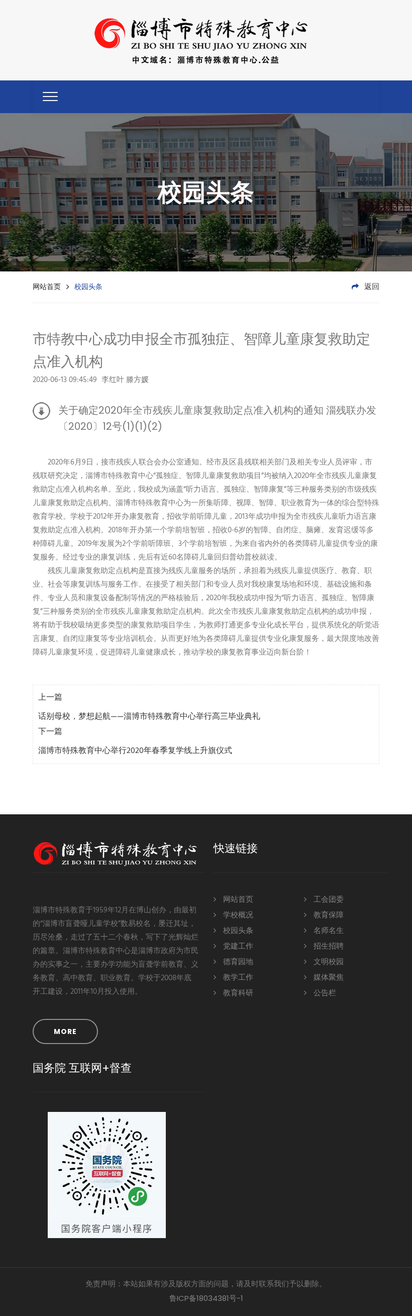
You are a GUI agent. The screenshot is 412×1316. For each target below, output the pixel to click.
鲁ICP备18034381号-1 (206, 1298)
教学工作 (237, 978)
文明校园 (328, 962)
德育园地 (237, 962)
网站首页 (47, 286)
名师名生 (328, 931)
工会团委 (328, 900)
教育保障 (328, 915)
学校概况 (237, 915)
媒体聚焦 (328, 978)
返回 (370, 287)
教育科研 (237, 993)
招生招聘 (328, 947)
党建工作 (237, 947)
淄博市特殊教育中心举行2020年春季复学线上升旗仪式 (135, 751)
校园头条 (237, 931)
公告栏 (324, 993)
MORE (65, 1031)
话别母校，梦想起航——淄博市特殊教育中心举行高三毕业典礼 (149, 716)
